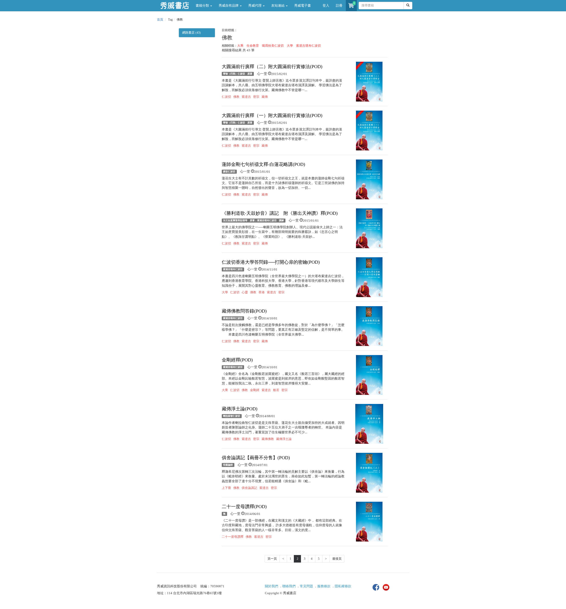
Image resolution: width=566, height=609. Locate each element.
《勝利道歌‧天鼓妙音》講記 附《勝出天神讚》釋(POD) (280, 213)
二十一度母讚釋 (232, 536)
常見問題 (306, 586)
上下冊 (226, 488)
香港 (261, 292)
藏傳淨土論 (284, 439)
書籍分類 (203, 5)
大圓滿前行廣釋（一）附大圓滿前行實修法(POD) (272, 115)
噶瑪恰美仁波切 (273, 45)
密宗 (256, 96)
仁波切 (226, 96)
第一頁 (272, 558)
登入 (326, 5)
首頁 (160, 19)
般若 (276, 390)
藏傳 (265, 96)
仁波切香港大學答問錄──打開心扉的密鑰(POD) (271, 262)
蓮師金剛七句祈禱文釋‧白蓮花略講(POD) (263, 164)
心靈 (245, 292)
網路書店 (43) (191, 32)
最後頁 (337, 558)
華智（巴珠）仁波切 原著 (237, 74)
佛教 (236, 96)
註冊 (339, 5)
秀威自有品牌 (229, 5)
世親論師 (228, 465)
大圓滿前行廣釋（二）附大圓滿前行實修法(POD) (272, 66)
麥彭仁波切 (229, 171)
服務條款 (324, 586)
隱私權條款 (343, 586)
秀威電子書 (302, 5)
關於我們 (271, 586)
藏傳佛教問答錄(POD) (244, 311)
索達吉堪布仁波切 (308, 45)
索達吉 (246, 96)
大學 (290, 45)
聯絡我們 (289, 586)
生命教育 (253, 45)
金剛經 (254, 390)
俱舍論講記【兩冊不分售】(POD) (256, 457)
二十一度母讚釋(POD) (244, 506)
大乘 (240, 45)
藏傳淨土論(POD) (239, 408)
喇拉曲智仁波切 (231, 416)
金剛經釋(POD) (237, 360)
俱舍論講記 (249, 488)
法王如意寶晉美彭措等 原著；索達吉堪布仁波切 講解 (253, 220)
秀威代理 (255, 5)
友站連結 (278, 5)
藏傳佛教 (268, 439)
